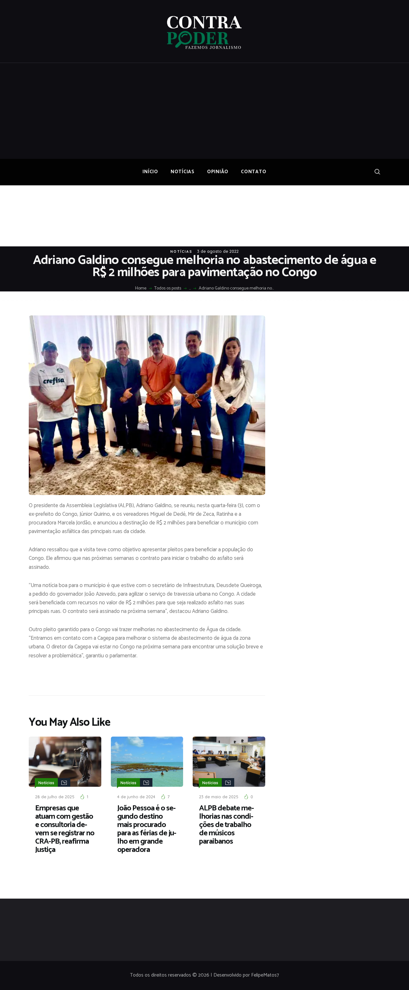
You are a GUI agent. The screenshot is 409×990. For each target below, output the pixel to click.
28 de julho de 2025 (54, 796)
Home (140, 288)
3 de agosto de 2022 (218, 251)
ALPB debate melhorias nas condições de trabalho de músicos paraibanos (226, 825)
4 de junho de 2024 (136, 796)
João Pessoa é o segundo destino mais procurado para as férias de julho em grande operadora (146, 829)
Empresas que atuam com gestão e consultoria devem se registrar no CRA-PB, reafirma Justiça (64, 829)
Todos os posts (167, 288)
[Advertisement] (204, 111)
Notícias (181, 251)
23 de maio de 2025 (218, 796)
